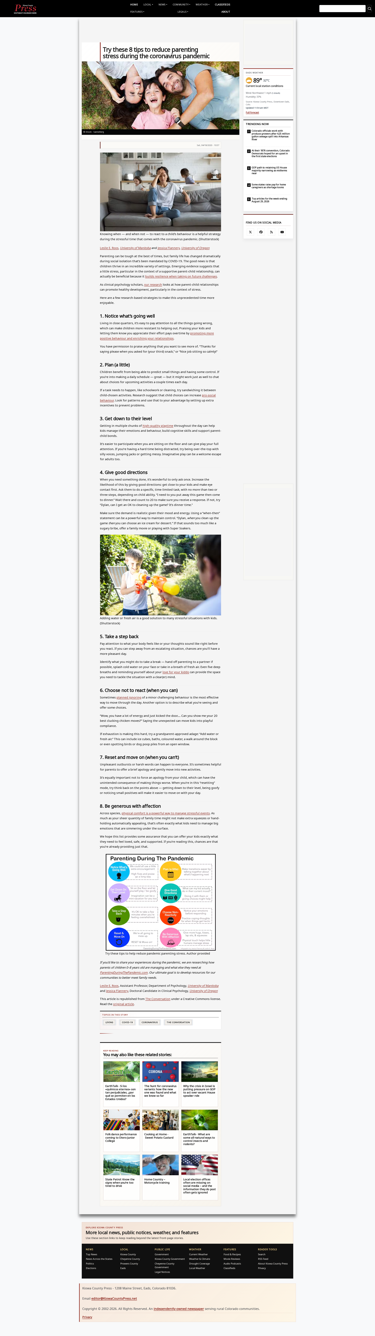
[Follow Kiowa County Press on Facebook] (261, 232)
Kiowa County (128, 1254)
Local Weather (197, 1268)
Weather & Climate (199, 1259)
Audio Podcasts (232, 1263)
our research (153, 284)
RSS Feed (263, 1259)
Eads (123, 1268)
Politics (90, 1263)
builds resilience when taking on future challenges (181, 276)
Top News (91, 1254)
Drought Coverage (199, 1263)
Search (261, 1254)
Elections (91, 1268)
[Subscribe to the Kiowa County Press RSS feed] (271, 232)
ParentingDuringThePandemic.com (124, 972)
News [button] (162, 4)
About (225, 11)
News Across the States (99, 1259)
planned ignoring (128, 697)
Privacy (262, 1268)
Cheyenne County (130, 1259)
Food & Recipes (232, 1254)
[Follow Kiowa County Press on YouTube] (282, 232)
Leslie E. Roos (109, 248)
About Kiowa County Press (273, 1263)
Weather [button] (202, 4)
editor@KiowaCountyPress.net (114, 1298)
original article (123, 1004)
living (109, 1022)
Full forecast (252, 112)
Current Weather (198, 1254)
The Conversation (157, 999)
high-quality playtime (158, 426)
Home (134, 4)
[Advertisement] (268, 361)
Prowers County (129, 1263)
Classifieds (222, 4)
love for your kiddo (175, 672)
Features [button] (136, 11)
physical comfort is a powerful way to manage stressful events (166, 813)
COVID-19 (127, 1022)
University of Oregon (195, 248)
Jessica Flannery (169, 248)
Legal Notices (162, 1272)
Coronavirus (150, 1022)
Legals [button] (182, 11)
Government (162, 1254)
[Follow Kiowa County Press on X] (250, 232)
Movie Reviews (232, 1259)
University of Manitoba (135, 248)
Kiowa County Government (170, 1259)
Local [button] (147, 4)
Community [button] (181, 4)
